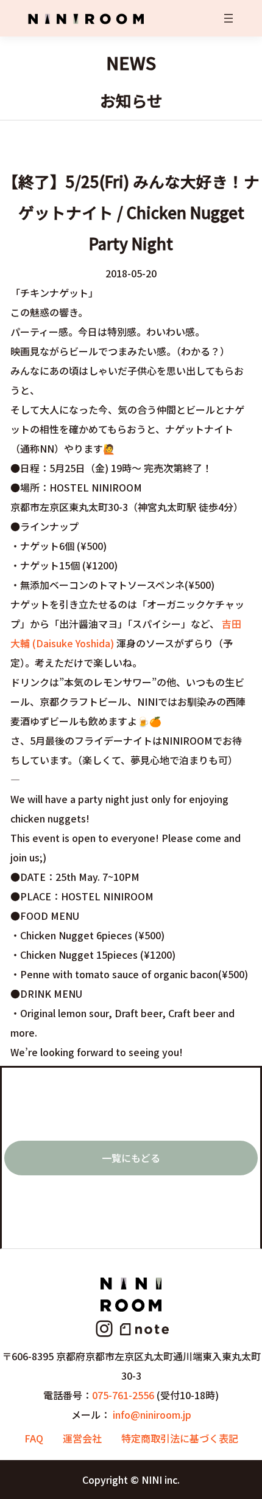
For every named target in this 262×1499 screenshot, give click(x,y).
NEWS (131, 62)
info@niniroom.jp (152, 1414)
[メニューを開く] (228, 18)
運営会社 (82, 1438)
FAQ (33, 1438)
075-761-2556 (123, 1395)
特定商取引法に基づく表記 (179, 1438)
